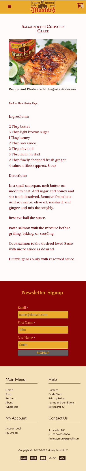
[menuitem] (21, 390)
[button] (9, 6)
